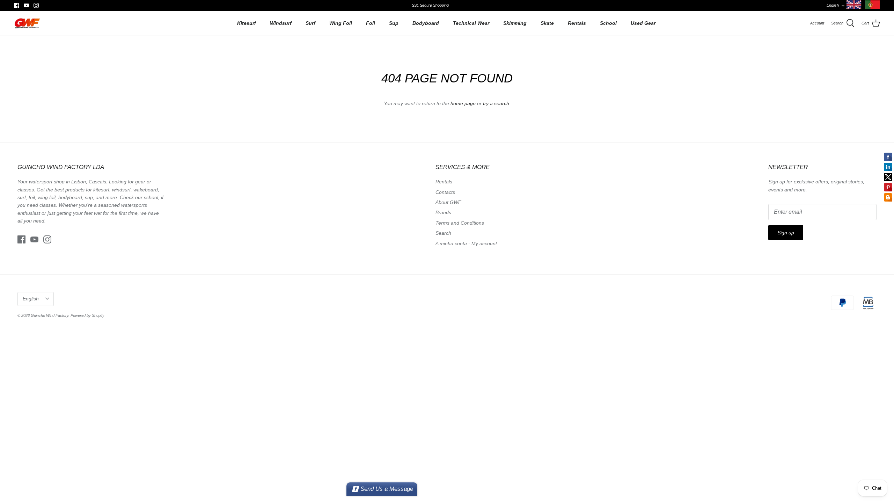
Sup (393, 23)
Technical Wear (471, 23)
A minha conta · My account (466, 243)
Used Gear (643, 23)
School (608, 23)
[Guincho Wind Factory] (27, 23)
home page (463, 103)
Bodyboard (425, 23)
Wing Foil (340, 23)
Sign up (785, 232)
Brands (443, 212)
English (833, 5)
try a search (496, 103)
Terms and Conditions (459, 223)
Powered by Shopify (87, 315)
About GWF (448, 202)
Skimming (515, 23)
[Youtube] (26, 5)
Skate (547, 23)
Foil (370, 23)
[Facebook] (16, 5)
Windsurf (281, 23)
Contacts (445, 192)
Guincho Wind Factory (49, 315)
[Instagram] (36, 5)
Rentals (577, 23)
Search (443, 233)
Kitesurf (246, 23)
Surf (310, 23)
